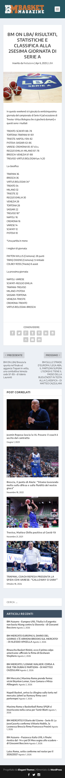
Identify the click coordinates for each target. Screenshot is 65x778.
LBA (50, 63)
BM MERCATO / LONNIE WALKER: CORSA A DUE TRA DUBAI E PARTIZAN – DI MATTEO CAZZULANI (30, 667)
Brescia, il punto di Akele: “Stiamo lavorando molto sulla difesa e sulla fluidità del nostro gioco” (32, 485)
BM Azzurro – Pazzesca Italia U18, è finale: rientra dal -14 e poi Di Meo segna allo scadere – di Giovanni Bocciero (32, 740)
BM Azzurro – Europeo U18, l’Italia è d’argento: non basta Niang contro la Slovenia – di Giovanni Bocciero (32, 624)
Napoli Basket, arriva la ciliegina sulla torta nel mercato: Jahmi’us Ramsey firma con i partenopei (32, 695)
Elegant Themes (26, 769)
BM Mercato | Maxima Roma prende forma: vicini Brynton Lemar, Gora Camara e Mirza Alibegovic (30, 681)
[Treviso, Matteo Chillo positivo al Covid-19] (32, 512)
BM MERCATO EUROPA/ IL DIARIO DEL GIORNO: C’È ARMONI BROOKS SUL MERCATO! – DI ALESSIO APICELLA (32, 638)
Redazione (29, 63)
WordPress (56, 769)
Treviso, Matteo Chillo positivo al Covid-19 (31, 532)
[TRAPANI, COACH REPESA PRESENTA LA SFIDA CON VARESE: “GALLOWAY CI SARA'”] (32, 556)
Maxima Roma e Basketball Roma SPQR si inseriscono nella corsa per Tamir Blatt (29, 708)
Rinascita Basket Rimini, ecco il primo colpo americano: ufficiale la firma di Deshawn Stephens (30, 652)
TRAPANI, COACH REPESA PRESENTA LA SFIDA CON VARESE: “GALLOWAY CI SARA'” (32, 578)
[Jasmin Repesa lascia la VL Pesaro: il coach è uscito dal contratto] (32, 414)
